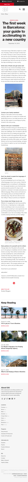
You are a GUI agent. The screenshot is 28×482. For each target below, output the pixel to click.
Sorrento (3, 413)
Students (3, 442)
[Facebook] (7, 399)
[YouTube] (9, 399)
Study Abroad (4, 431)
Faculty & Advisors (5, 447)
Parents (3, 444)
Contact (3, 458)
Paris (2, 424)
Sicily (2, 420)
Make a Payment (5, 460)
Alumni (2, 449)
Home (2, 14)
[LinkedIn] (12, 399)
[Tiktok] (4, 399)
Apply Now (7, 4)
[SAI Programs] (5, 9)
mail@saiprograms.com (17, 473)
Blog (6, 14)
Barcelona (14, 20)
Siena (2, 418)
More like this (4, 306)
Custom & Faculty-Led (6, 436)
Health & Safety (4, 462)
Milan (2, 411)
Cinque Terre (4, 416)
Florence (3, 407)
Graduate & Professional (6, 433)
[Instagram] (2, 399)
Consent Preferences (22, 475)
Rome (2, 409)
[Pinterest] (14, 399)
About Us (3, 456)
